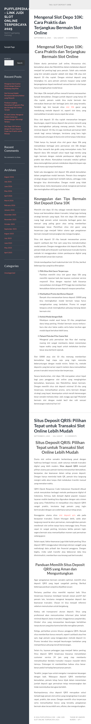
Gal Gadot (59, 38)
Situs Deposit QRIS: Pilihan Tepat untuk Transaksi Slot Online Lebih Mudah (60, 425)
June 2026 (8, 186)
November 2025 (10, 219)
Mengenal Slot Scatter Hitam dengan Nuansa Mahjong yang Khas (12, 86)
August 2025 (9, 234)
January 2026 (9, 210)
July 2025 (8, 238)
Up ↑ (80, 720)
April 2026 (8, 196)
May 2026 (8, 191)
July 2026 (8, 182)
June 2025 (8, 243)
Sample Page (9, 47)
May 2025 (8, 248)
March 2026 (8, 201)
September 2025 (10, 229)
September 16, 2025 (42, 38)
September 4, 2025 (42, 436)
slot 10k (70, 107)
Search (7, 59)
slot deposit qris (67, 515)
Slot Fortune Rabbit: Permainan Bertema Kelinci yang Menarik (14, 95)
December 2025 (10, 215)
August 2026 (9, 177)
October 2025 (9, 224)
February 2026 (9, 205)
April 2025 (8, 253)
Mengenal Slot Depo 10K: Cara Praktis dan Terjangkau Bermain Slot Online (58, 24)
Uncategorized (9, 273)
